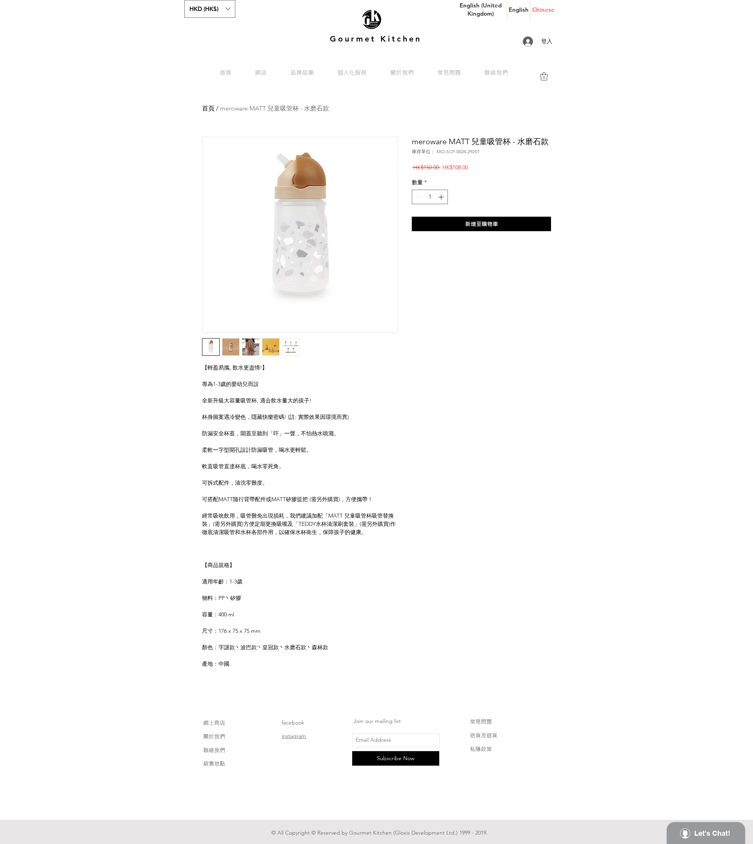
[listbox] (209, 9)
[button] (209, 9)
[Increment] (442, 197)
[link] (543, 76)
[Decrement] (418, 197)
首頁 (208, 108)
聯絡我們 (214, 750)
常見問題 (481, 721)
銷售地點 (214, 763)
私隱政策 (481, 749)
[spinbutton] (430, 197)
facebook (293, 722)
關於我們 (214, 736)
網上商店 (214, 722)
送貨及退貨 (483, 735)
